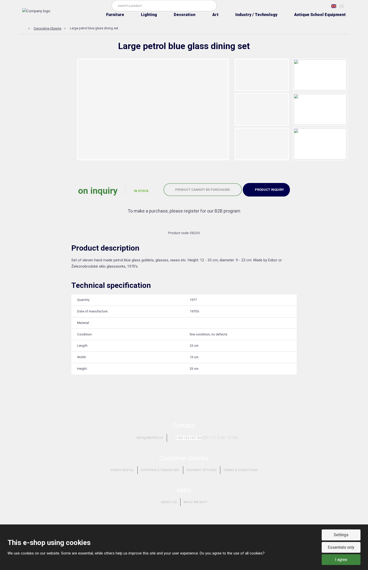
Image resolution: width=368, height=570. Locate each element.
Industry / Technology (256, 14)
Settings (341, 534)
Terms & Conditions (240, 470)
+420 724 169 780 (189, 438)
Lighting (149, 14)
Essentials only (341, 547)
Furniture (115, 14)
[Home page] (36, 11)
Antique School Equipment (320, 14)
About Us (169, 502)
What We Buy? (195, 502)
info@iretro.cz (149, 438)
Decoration (184, 14)
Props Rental (122, 470)
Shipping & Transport (160, 470)
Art (215, 14)
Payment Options (201, 470)
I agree (341, 559)
